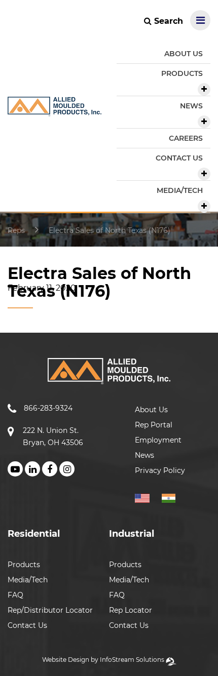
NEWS (191, 105)
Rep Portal (153, 424)
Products (24, 564)
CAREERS (186, 138)
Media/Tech (28, 579)
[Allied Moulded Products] (54, 110)
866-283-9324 (48, 408)
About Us (151, 409)
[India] (173, 496)
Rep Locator (130, 610)
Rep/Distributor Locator (50, 610)
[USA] (147, 496)
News (144, 455)
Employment (158, 440)
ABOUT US (183, 53)
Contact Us (27, 625)
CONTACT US (179, 158)
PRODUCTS (182, 73)
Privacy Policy (160, 470)
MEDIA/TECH (180, 190)
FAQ (15, 595)
